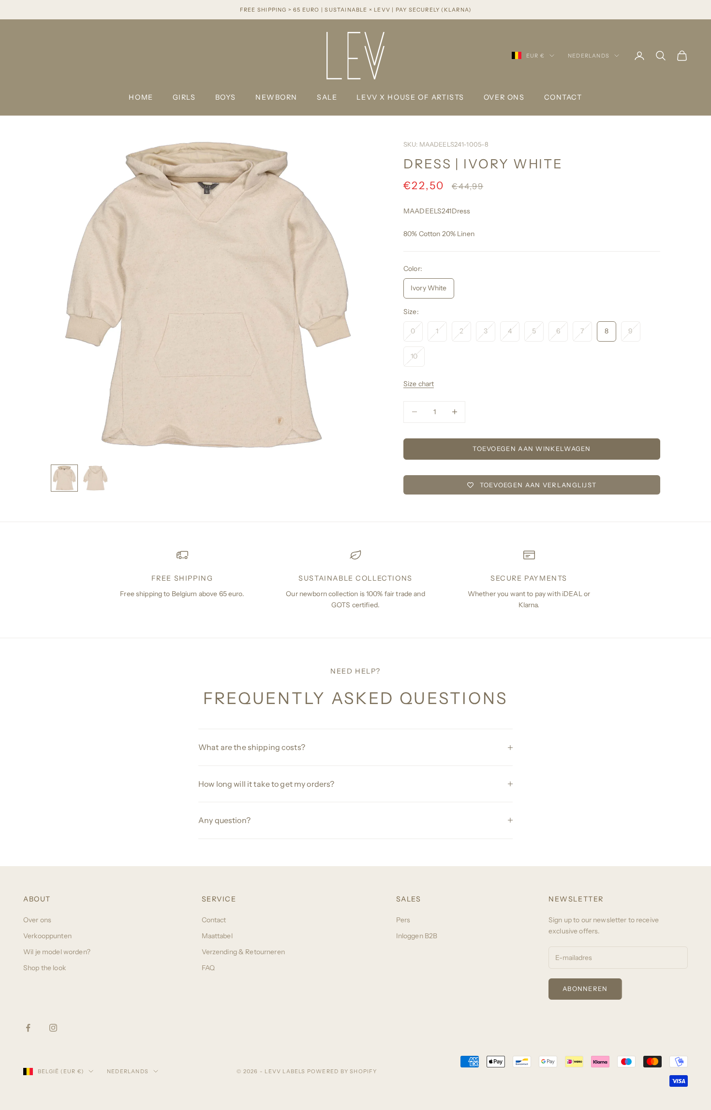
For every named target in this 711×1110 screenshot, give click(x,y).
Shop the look (44, 967)
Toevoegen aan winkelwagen (532, 448)
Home (141, 97)
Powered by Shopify (342, 1071)
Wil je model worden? (56, 951)
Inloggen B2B (417, 935)
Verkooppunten (47, 935)
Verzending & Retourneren (243, 951)
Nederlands (588, 55)
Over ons (504, 97)
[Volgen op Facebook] (28, 1028)
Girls (184, 97)
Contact (563, 97)
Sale (327, 97)
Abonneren (585, 988)
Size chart (418, 383)
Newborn (276, 97)
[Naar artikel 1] (64, 478)
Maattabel (217, 935)
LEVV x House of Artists (410, 97)
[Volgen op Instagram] (53, 1028)
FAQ (208, 967)
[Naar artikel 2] (95, 478)
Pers (403, 919)
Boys (225, 97)
